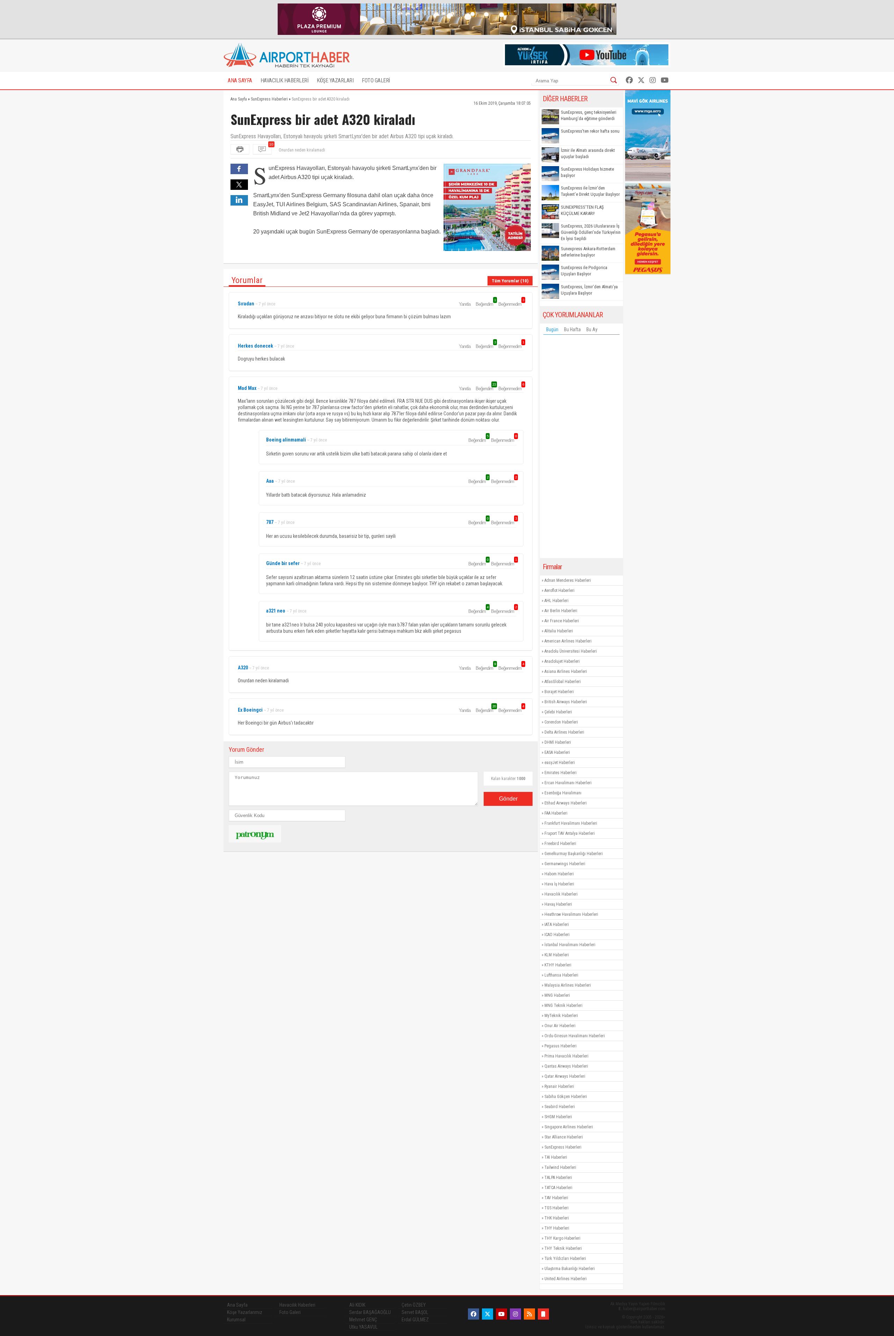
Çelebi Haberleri (558, 712)
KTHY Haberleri (557, 965)
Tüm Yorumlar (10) (510, 280)
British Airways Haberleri (565, 701)
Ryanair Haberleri (559, 1086)
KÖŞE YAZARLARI (335, 80)
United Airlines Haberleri (565, 1278)
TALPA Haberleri (558, 1177)
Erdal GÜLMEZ (415, 1319)
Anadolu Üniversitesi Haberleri (570, 651)
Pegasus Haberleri (560, 1046)
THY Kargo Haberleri (562, 1238)
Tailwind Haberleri (560, 1167)
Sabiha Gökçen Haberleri (565, 1096)
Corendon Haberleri (561, 722)
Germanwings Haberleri (564, 863)
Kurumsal (236, 1319)
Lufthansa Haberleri (561, 975)
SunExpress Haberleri (562, 1147)
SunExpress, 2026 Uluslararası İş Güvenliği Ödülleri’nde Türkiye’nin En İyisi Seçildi (591, 232)
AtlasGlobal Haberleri (562, 681)
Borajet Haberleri (559, 691)
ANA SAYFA (240, 80)
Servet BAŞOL (415, 1312)
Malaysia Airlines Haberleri (567, 985)
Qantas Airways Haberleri (566, 1066)
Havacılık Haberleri (561, 894)
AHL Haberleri (556, 600)
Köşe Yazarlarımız (244, 1312)
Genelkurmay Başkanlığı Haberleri (573, 853)
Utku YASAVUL (363, 1327)
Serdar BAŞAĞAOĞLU (370, 1312)
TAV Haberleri (556, 1197)
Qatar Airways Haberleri (564, 1076)
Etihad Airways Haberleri (565, 803)
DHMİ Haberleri (557, 742)
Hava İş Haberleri (559, 884)
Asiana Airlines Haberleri (565, 671)
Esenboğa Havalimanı (562, 793)
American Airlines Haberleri (568, 641)
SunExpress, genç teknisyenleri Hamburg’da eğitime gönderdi (588, 115)
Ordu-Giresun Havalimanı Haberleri (574, 1035)
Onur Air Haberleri (560, 1025)
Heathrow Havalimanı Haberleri (571, 914)
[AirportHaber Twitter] (641, 80)
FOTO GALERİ (376, 80)
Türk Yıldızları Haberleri (565, 1258)
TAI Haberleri (555, 1157)
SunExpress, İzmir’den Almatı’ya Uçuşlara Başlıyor (589, 290)
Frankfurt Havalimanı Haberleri (570, 823)
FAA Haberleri (555, 813)
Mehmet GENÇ (363, 1319)
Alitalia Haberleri (558, 631)
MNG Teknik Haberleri (563, 1005)
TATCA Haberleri (558, 1187)
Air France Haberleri (561, 620)
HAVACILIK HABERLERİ (285, 80)
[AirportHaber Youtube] (665, 80)
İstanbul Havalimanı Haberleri (569, 944)
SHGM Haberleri (558, 1116)
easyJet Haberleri (559, 762)
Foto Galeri (290, 1312)
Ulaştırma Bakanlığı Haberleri (569, 1268)
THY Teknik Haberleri (563, 1248)
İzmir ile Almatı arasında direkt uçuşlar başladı (588, 153)
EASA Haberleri (557, 752)
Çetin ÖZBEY (414, 1305)
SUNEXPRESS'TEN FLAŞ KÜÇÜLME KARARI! (582, 210)
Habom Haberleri (559, 873)
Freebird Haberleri (560, 843)
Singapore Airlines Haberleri (568, 1127)
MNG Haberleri (557, 995)
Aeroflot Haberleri (559, 590)
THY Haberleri (556, 1228)
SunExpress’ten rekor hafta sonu (590, 131)
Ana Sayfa (237, 1305)
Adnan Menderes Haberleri (567, 580)
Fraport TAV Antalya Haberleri (569, 833)
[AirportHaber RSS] (529, 1314)
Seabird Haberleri (559, 1106)
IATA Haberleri (556, 924)
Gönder (508, 799)
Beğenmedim (510, 304)
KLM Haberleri (556, 954)
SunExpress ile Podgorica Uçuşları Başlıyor (584, 270)
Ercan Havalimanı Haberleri (568, 782)
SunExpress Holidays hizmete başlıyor (587, 172)
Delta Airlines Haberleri (564, 732)
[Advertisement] (581, 448)
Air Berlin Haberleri (560, 610)
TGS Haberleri (556, 1207)
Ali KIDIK (357, 1305)
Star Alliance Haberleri (563, 1137)
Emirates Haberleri (560, 772)
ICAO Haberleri (557, 934)
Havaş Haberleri (558, 904)
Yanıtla (464, 304)
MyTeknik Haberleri (561, 1015)
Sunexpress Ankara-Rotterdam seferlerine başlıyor (588, 252)
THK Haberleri (556, 1218)
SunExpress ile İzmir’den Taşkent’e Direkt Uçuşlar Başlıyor (590, 191)
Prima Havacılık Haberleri (566, 1056)
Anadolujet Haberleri (562, 661)
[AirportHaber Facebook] (629, 80)
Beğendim (485, 304)
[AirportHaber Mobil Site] (543, 1314)
